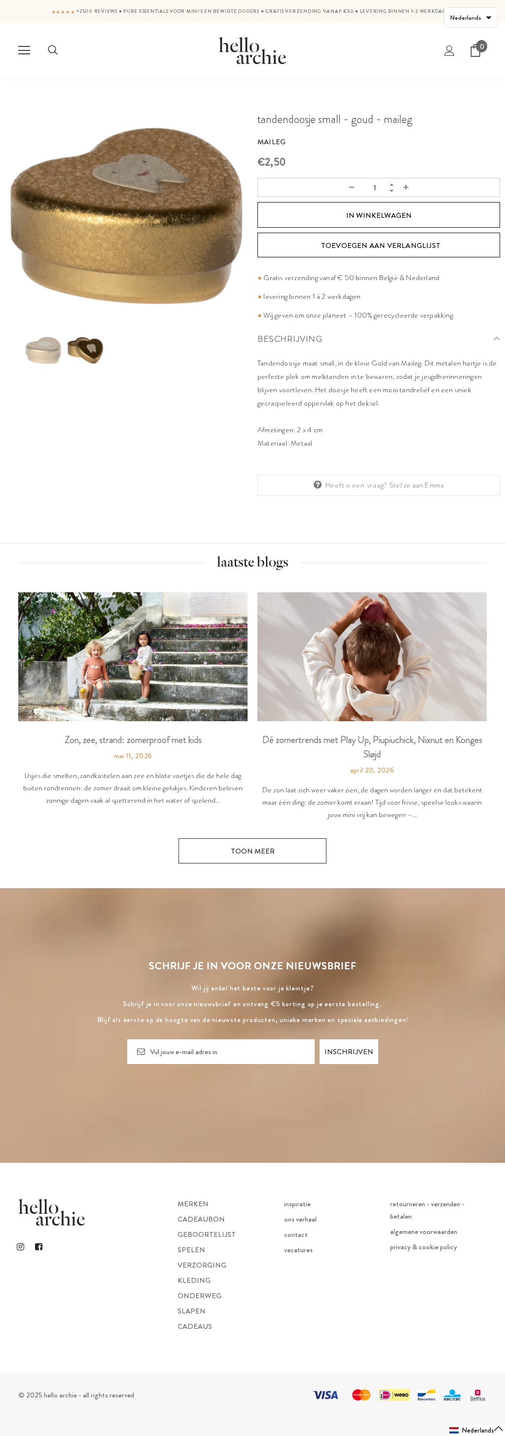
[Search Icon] (53, 50)
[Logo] (252, 50)
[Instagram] (20, 1246)
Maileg (271, 141)
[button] (476, 1430)
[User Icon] (449, 50)
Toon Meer (253, 851)
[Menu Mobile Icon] (24, 50)
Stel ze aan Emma (416, 485)
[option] (126, 216)
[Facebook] (38, 1246)
